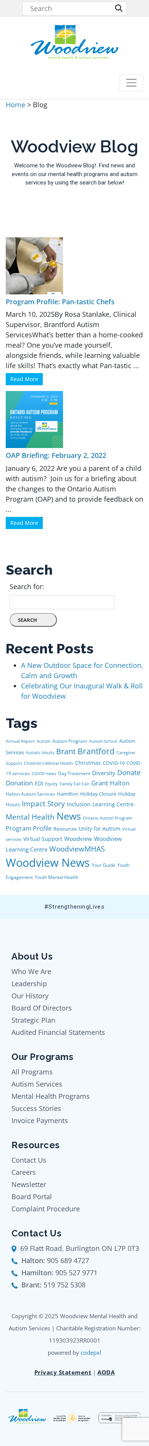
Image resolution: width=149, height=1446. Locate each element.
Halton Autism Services (30, 794)
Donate (129, 772)
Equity (51, 784)
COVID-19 (114, 763)
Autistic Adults (40, 752)
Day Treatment (74, 773)
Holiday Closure (98, 793)
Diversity (103, 773)
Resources (65, 828)
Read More (24, 379)
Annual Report (20, 741)
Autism (43, 741)
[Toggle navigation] (131, 82)
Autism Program (69, 741)
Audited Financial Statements (58, 1032)
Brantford (96, 751)
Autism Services (36, 1083)
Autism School (103, 741)
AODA (106, 1372)
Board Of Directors (41, 1007)
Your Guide (103, 865)
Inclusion (79, 804)
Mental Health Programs (50, 1096)
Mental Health (30, 817)
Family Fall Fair (74, 784)
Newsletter (28, 1184)
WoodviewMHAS (77, 849)
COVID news (44, 773)
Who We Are (31, 971)
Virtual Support (42, 838)
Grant (99, 783)
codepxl (91, 1352)
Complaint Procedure (45, 1208)
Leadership (29, 983)
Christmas (88, 762)
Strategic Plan (33, 1020)
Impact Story (43, 804)
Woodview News (48, 862)
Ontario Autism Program (107, 818)
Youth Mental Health (56, 877)
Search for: (27, 586)
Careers (23, 1172)
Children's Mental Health (48, 763)
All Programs (32, 1071)
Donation (19, 783)
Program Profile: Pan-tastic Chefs (60, 301)
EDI (39, 783)
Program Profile (29, 828)
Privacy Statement (63, 1372)
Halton (120, 783)
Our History (30, 995)
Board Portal (31, 1196)
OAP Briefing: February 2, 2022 (56, 455)
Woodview (78, 838)
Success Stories (36, 1108)
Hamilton (67, 793)
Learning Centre (113, 804)
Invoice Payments (39, 1120)
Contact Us (28, 1160)
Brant (66, 751)
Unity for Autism (99, 828)
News (69, 816)
